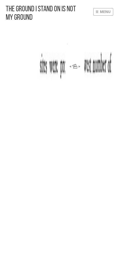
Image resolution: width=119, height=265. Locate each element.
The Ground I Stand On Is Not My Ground (41, 12)
